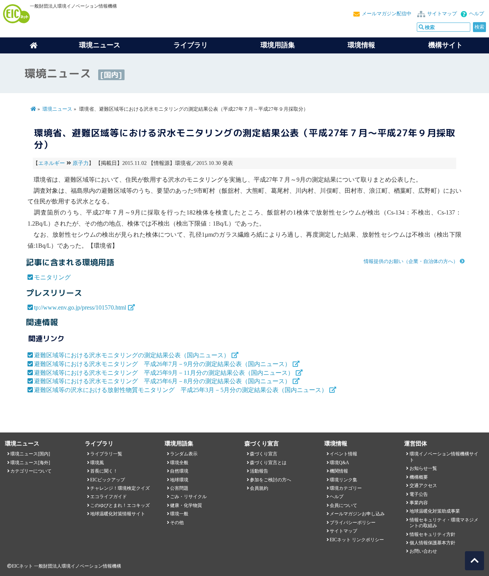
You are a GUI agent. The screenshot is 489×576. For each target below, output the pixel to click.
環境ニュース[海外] (30, 462)
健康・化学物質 (186, 505)
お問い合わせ (423, 551)
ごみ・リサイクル (188, 496)
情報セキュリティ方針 (432, 534)
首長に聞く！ (104, 471)
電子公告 (419, 494)
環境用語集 (278, 45)
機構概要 (419, 477)
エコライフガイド (108, 496)
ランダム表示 (184, 454)
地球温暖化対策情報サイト (117, 513)
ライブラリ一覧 (106, 454)
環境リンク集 (343, 479)
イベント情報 (343, 454)
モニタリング (52, 277)
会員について (343, 505)
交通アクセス (423, 485)
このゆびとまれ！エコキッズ (120, 505)
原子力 (81, 163)
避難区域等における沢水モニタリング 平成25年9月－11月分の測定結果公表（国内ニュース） (164, 372)
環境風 (97, 462)
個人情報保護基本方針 (432, 542)
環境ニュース (57, 109)
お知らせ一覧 (423, 468)
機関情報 (339, 471)
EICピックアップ (107, 479)
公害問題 (179, 488)
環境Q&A (339, 462)
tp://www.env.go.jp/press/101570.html (80, 307)
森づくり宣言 (263, 454)
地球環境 (179, 479)
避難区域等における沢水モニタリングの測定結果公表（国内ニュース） (132, 355)
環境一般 (179, 513)
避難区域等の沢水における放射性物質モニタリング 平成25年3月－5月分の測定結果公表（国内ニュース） (180, 390)
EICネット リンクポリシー (357, 539)
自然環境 (179, 471)
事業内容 (419, 502)
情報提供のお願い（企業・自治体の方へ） (411, 261)
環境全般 (179, 462)
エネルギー (51, 163)
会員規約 (259, 488)
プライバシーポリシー (353, 522)
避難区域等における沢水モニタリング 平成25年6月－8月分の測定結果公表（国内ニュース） (162, 381)
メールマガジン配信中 (386, 13)
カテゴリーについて (31, 471)
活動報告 (259, 471)
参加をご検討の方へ (270, 479)
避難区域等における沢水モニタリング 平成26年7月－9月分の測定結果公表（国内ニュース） (162, 364)
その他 (177, 522)
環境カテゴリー (346, 488)
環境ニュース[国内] (30, 454)
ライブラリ (190, 45)
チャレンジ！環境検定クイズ (120, 488)
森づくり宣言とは (268, 462)
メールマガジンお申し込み (357, 513)
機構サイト (445, 45)
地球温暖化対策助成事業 (435, 511)
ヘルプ (476, 13)
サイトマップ (442, 13)
